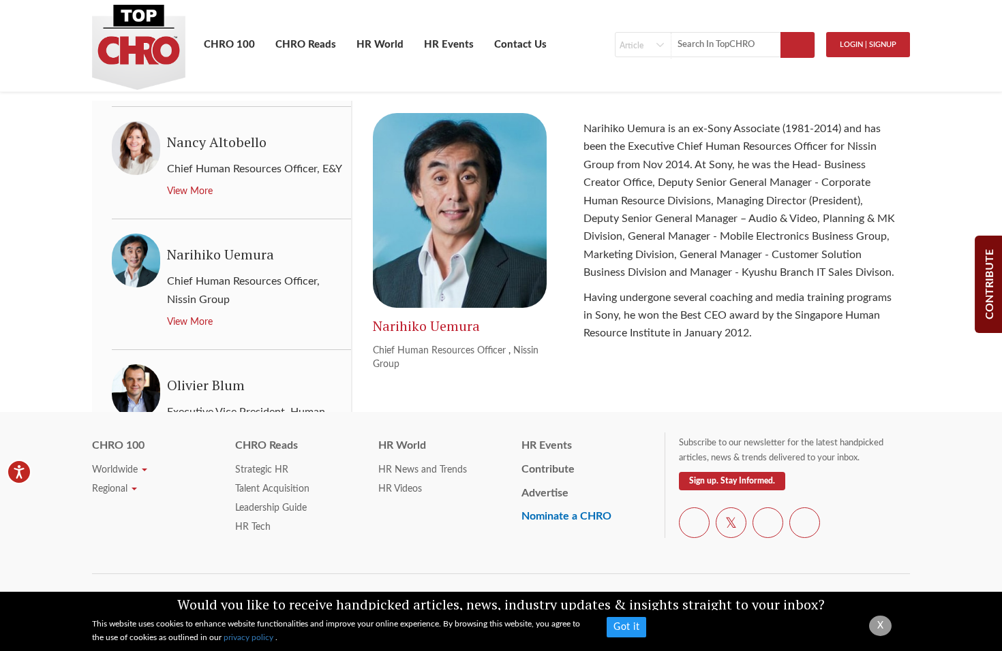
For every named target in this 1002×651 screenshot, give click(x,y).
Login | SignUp (868, 44)
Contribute (548, 469)
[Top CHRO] (138, 41)
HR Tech (253, 527)
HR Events (449, 44)
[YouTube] (768, 525)
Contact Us (520, 44)
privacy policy (249, 637)
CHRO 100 (229, 44)
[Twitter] (731, 525)
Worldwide (116, 470)
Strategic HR (261, 470)
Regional (111, 489)
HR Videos (400, 489)
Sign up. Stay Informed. (732, 481)
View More (190, 191)
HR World (380, 44)
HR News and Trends (422, 470)
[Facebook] (694, 525)
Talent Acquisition (272, 489)
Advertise (544, 493)
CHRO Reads (305, 44)
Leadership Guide (271, 508)
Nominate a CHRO (566, 516)
